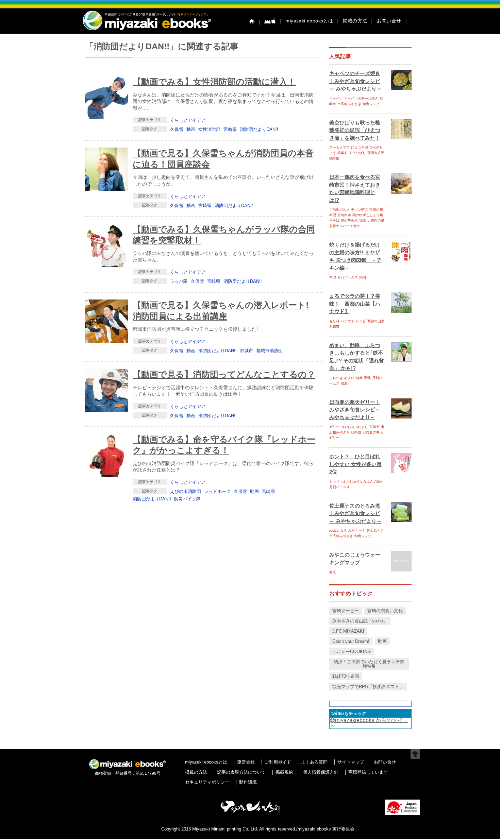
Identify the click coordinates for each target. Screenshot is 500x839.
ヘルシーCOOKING (351, 651)
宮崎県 (230, 129)
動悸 (367, 378)
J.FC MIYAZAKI (348, 631)
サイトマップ (350, 762)
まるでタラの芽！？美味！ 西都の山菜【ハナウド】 (354, 303)
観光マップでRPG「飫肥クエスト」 (368, 686)
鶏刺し (364, 220)
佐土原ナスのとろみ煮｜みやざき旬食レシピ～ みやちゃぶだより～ (355, 513)
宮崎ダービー (345, 610)
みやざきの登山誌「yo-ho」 (359, 620)
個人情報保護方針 (320, 772)
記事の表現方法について (241, 772)
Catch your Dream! (350, 641)
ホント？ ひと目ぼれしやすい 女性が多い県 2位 (355, 464)
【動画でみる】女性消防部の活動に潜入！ (214, 81)
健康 (359, 378)
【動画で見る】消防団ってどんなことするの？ (224, 374)
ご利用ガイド (278, 762)
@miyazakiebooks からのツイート (369, 723)
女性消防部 (209, 129)
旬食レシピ (371, 104)
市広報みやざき (349, 104)
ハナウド (347, 321)
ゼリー (334, 427)
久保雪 (176, 129)
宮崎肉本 (344, 215)
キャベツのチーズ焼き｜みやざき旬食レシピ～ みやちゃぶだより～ (355, 80)
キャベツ (336, 98)
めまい (349, 378)
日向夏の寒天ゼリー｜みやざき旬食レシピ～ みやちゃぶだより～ (354, 409)
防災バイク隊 (187, 498)
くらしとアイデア (187, 120)
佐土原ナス (375, 530)
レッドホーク (217, 491)
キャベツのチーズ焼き (361, 98)
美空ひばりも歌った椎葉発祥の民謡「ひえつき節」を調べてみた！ (354, 130)
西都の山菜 (375, 321)
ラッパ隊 (179, 281)
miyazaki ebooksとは (309, 20)
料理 (332, 277)
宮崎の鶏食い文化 (385, 610)
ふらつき (336, 378)
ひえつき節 (359, 147)
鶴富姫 (334, 158)
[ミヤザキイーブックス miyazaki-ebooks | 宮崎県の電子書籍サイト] (146, 31)
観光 (332, 572)
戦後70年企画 (345, 676)
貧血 (344, 383)
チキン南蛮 (359, 209)
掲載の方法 (355, 20)
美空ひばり (357, 153)
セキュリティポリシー (207, 782)
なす (343, 530)
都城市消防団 (269, 350)
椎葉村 (342, 153)
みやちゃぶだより (354, 427)
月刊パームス (347, 277)
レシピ (361, 321)
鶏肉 (362, 277)
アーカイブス (339, 147)
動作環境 (248, 782)
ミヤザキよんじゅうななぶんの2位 (355, 481)
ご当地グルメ (339, 209)
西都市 (334, 326)
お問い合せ (389, 20)
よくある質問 (314, 762)
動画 (190, 129)
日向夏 (356, 432)
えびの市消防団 (185, 491)
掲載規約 (284, 772)
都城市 (246, 350)
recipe (334, 530)
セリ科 (334, 321)
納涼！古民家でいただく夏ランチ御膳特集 (369, 664)
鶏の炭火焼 (349, 220)
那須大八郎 (375, 153)
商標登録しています (368, 772)
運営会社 (246, 762)
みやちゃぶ (356, 530)
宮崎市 (374, 427)
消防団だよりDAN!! (259, 129)
